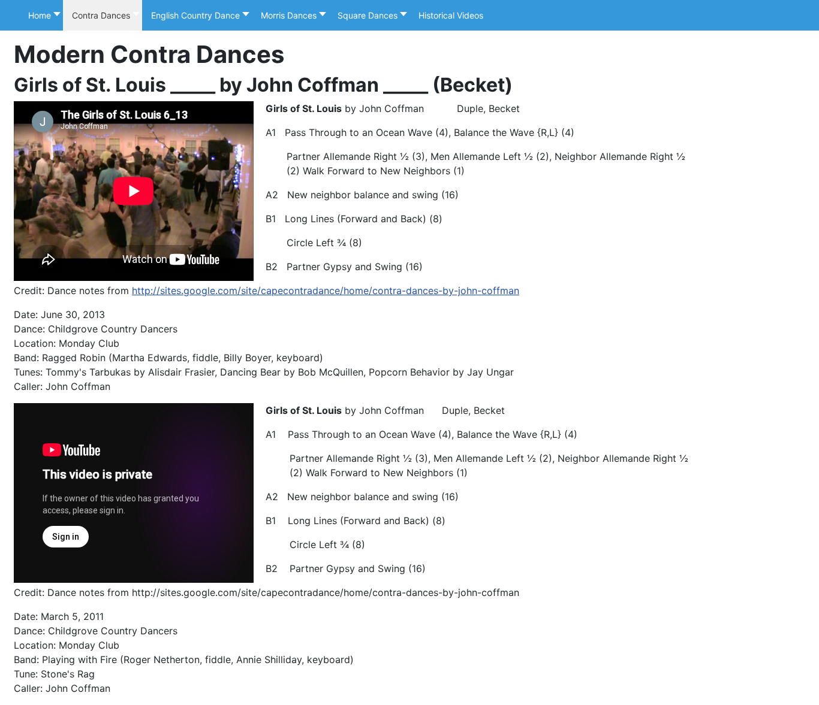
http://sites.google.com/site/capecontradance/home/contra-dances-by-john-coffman (325, 290)
